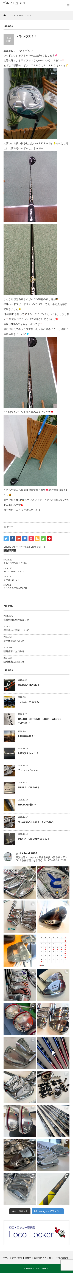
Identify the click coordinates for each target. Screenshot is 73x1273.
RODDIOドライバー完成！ (18, 547)
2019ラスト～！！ (28, 753)
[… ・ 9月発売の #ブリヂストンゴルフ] (20, 882)
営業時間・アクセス (43, 1258)
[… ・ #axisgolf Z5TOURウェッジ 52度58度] (53, 916)
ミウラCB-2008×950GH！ (16, 588)
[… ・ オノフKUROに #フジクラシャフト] (53, 1121)
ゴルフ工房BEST (42, 1268)
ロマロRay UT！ (12, 580)
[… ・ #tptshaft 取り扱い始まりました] (53, 1189)
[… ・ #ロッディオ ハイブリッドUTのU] (20, 1121)
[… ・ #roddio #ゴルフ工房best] (53, 1053)
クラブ (10, 527)
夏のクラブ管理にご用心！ (16, 563)
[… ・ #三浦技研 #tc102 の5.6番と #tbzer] (53, 1019)
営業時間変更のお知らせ (16, 619)
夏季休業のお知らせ (14, 640)
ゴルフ (29, 50)
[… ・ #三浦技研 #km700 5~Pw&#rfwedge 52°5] (53, 1155)
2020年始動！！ (27, 736)
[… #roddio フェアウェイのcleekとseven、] (20, 1019)
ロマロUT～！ (39, 547)
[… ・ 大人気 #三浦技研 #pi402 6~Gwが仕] (20, 1189)
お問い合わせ (61, 1258)
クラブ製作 (17, 1258)
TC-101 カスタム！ (29, 701)
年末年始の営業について (16, 630)
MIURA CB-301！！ (30, 787)
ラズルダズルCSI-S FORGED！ (36, 821)
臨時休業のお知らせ (14, 651)
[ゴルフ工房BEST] (17, 3)
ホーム (6, 1258)
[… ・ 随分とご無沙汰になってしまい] (20, 1155)
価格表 (28, 1258)
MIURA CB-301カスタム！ (34, 838)
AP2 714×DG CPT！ (14, 571)
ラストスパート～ (28, 770)
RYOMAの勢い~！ (28, 804)
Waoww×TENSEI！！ (30, 684)
